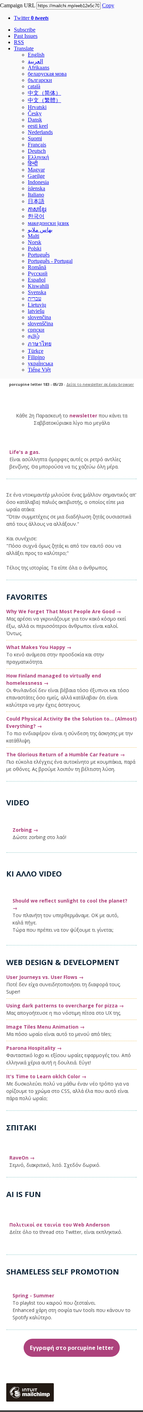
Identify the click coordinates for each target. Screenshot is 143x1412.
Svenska (37, 292)
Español (36, 280)
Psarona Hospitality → (34, 1048)
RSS (19, 42)
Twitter (31, 18)
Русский (38, 273)
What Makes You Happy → (39, 647)
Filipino (36, 357)
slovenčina (39, 317)
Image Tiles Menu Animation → (45, 1026)
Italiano (36, 195)
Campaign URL (17, 5)
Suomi (35, 138)
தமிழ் (34, 336)
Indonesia (38, 182)
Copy (108, 5)
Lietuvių (37, 305)
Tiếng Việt (39, 370)
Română (37, 267)
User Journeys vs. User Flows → (45, 977)
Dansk (35, 120)
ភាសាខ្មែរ (37, 209)
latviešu (36, 311)
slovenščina (40, 323)
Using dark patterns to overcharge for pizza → (65, 1005)
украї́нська (40, 363)
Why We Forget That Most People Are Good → (63, 611)
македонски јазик (48, 223)
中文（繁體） (44, 100)
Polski (34, 248)
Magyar (36, 170)
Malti (33, 236)
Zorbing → (25, 830)
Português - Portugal (50, 261)
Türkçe (35, 351)
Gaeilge (36, 176)
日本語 (36, 201)
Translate (24, 48)
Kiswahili (38, 286)
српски (36, 330)
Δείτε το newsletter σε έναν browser (100, 384)
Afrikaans (38, 67)
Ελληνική (38, 157)
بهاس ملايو (40, 230)
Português (39, 255)
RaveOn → (22, 1157)
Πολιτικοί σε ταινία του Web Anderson (59, 1224)
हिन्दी (33, 163)
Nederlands (40, 132)
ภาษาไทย (39, 344)
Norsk (34, 242)
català (34, 86)
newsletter (83, 415)
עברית (34, 298)
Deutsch (37, 151)
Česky (35, 113)
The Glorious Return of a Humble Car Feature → (65, 754)
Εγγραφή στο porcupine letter (71, 1348)
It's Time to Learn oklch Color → (46, 1076)
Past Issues (25, 36)
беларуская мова (47, 74)
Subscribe (24, 30)
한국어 (36, 216)
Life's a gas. (24, 452)
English (36, 55)
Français (37, 145)
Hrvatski (37, 107)
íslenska (36, 188)
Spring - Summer (33, 1295)
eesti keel (38, 126)
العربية (35, 61)
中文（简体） (44, 93)
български (40, 80)
